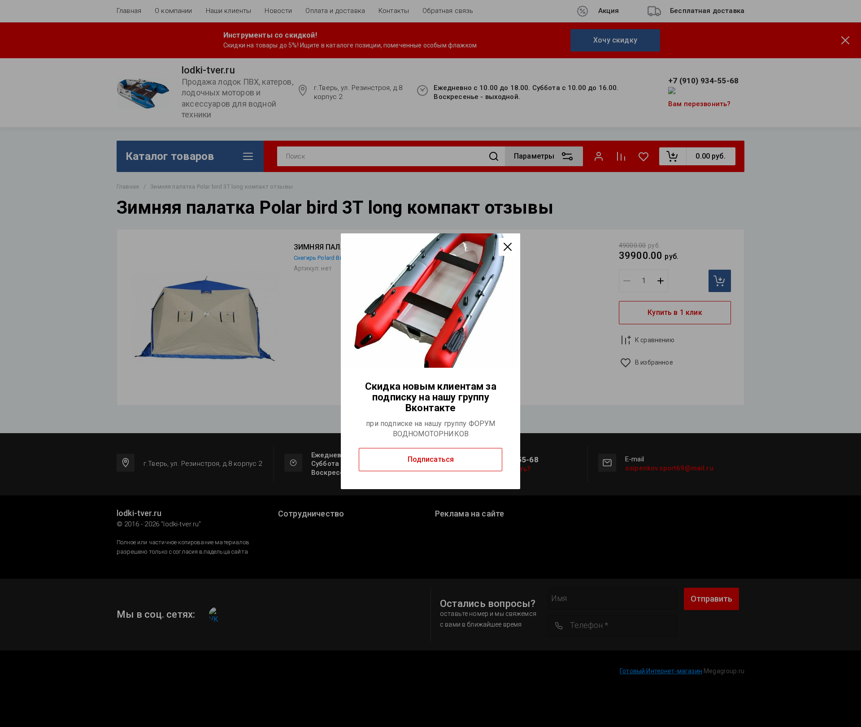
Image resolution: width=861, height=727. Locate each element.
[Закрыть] (508, 247)
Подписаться (431, 459)
